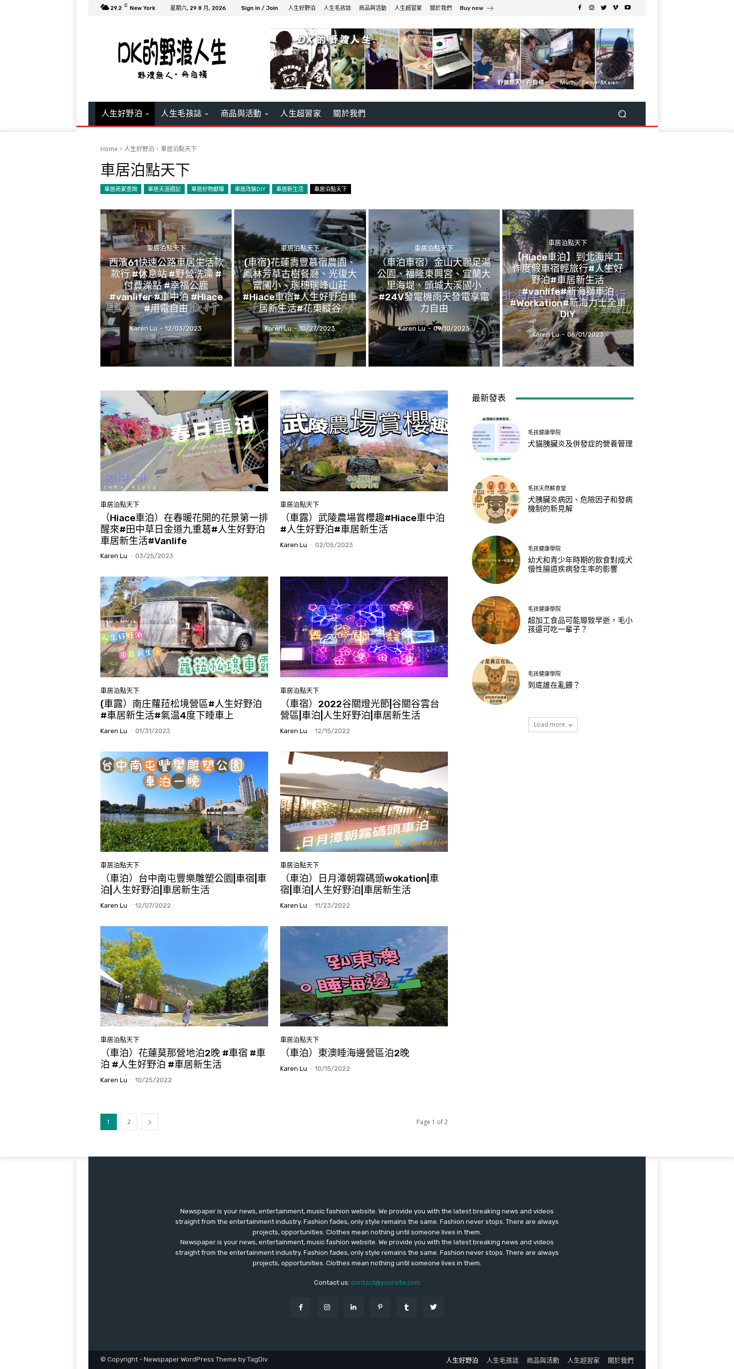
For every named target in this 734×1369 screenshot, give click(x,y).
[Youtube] (628, 8)
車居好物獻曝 (207, 189)
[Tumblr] (406, 1307)
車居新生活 (290, 189)
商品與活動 (543, 1360)
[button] (622, 113)
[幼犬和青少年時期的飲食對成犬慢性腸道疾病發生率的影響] (496, 560)
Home (109, 149)
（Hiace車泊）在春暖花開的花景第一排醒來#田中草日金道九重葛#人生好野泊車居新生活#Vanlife (184, 529)
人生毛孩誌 (502, 1360)
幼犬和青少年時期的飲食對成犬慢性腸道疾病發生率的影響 (580, 565)
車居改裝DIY (250, 189)
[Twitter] (604, 8)
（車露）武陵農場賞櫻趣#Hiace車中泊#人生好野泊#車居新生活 (362, 523)
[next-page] (149, 1122)
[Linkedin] (354, 1307)
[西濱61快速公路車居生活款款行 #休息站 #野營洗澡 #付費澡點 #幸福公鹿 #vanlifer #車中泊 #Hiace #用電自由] (166, 288)
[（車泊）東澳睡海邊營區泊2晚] (364, 976)
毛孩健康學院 (544, 432)
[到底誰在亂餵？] (496, 680)
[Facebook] (580, 8)
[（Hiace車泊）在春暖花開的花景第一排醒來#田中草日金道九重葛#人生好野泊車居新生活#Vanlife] (184, 441)
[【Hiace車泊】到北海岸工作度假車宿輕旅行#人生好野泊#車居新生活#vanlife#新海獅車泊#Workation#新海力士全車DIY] (568, 288)
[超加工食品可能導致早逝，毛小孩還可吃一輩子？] (496, 620)
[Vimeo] (616, 8)
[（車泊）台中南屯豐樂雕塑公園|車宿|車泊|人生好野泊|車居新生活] (184, 802)
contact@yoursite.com (385, 1282)
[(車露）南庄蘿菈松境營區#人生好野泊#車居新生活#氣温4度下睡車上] (184, 627)
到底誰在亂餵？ (554, 685)
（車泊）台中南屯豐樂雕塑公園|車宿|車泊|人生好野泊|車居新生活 (183, 884)
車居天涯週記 (164, 189)
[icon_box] (477, 9)
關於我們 (621, 1360)
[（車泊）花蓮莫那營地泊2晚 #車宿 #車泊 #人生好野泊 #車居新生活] (184, 976)
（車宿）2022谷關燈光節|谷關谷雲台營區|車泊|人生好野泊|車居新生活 (359, 709)
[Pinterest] (380, 1307)
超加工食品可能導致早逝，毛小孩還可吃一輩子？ (580, 625)
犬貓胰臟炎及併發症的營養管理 (580, 443)
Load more (549, 724)
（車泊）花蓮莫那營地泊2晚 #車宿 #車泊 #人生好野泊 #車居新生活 (183, 1058)
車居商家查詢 (120, 189)
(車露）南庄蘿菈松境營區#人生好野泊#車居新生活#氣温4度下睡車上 (181, 709)
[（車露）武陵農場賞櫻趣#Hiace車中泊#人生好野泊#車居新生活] (364, 441)
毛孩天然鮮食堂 (547, 488)
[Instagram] (592, 8)
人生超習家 (583, 1360)
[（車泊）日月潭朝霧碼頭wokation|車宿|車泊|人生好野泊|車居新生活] (364, 802)
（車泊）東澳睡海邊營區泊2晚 (344, 1053)
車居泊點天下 (330, 189)
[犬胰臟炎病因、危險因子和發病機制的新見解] (496, 499)
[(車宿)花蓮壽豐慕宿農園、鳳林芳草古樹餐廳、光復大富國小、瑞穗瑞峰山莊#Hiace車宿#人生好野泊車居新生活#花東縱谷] (300, 288)
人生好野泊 (139, 149)
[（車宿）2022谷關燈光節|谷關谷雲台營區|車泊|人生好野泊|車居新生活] (364, 627)
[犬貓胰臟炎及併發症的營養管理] (496, 438)
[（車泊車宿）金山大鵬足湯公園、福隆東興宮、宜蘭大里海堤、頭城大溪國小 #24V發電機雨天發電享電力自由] (434, 288)
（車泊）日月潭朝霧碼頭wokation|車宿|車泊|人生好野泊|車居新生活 (359, 884)
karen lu (113, 556)
